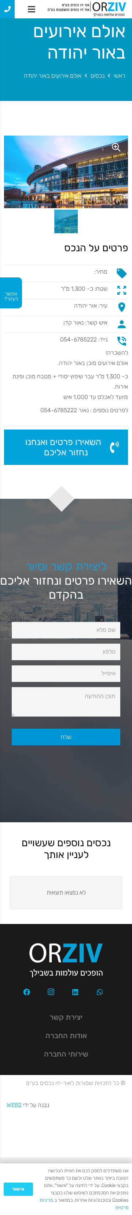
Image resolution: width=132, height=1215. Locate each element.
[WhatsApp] (100, 992)
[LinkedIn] (75, 992)
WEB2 (14, 1105)
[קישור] (87, 9)
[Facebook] (26, 992)
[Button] (7, 9)
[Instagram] (51, 992)
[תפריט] (31, 9)
